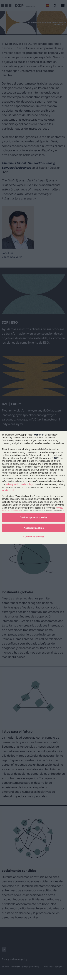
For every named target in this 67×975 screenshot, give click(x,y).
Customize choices (33, 536)
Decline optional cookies (33, 517)
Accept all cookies (34, 527)
